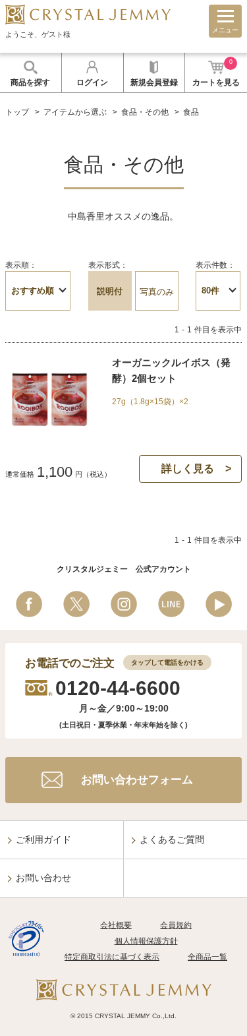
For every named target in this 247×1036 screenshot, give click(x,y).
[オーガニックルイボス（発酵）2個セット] (49, 435)
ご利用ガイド (43, 839)
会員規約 (176, 925)
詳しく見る (187, 468)
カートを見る (216, 73)
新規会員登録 (154, 82)
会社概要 (116, 925)
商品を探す (30, 82)
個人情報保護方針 (146, 941)
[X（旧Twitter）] (76, 604)
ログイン (92, 82)
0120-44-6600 (117, 688)
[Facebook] (29, 604)
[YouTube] (218, 604)
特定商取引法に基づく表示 (112, 956)
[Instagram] (124, 604)
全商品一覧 (207, 956)
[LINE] (171, 604)
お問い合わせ (43, 877)
